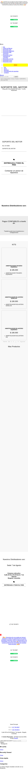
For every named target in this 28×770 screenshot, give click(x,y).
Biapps (16, 738)
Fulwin (17, 78)
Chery (12, 78)
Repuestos (7, 78)
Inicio (2, 78)
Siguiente (22, 341)
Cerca (1, 749)
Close (1, 755)
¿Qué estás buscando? (6, 740)
